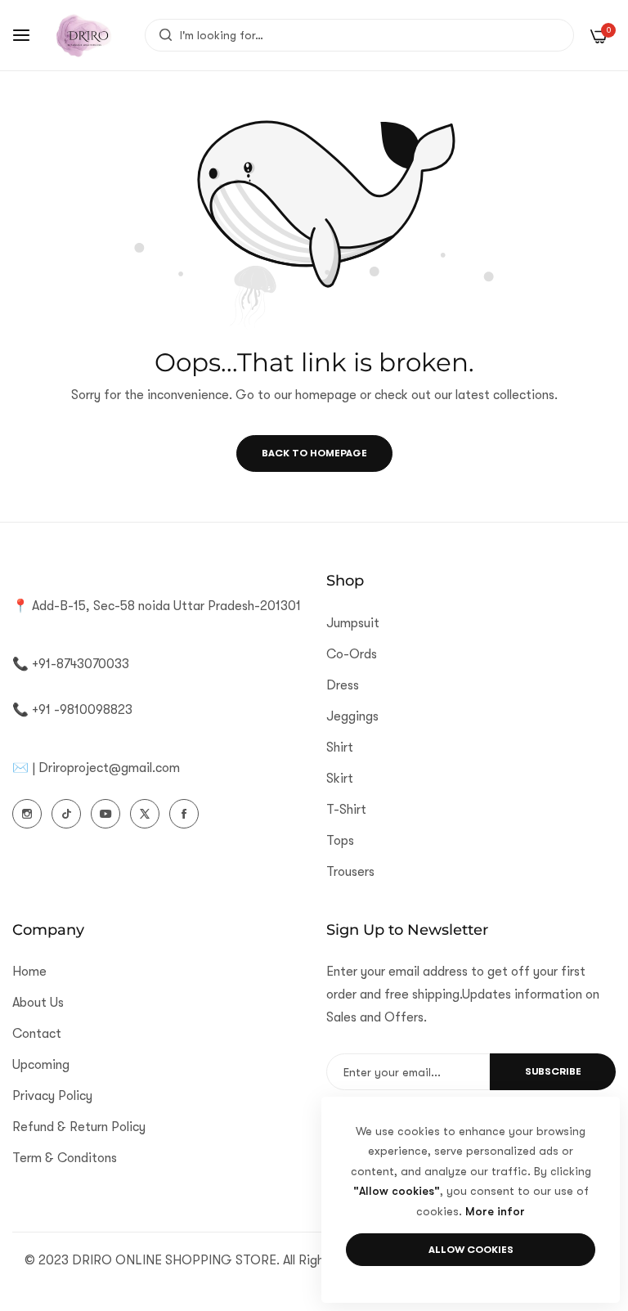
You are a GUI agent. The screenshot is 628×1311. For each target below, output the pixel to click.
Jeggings (352, 716)
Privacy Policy (52, 1096)
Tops (340, 840)
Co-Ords (351, 654)
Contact (36, 1033)
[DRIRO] (83, 35)
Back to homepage (314, 453)
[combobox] (359, 35)
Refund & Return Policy (79, 1127)
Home (29, 971)
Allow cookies (471, 1249)
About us (38, 1002)
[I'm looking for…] (161, 35)
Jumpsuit (352, 623)
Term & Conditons (64, 1158)
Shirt (339, 747)
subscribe (553, 1071)
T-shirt (346, 809)
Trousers (350, 871)
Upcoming (41, 1064)
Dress (342, 685)
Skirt (339, 778)
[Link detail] (27, 813)
